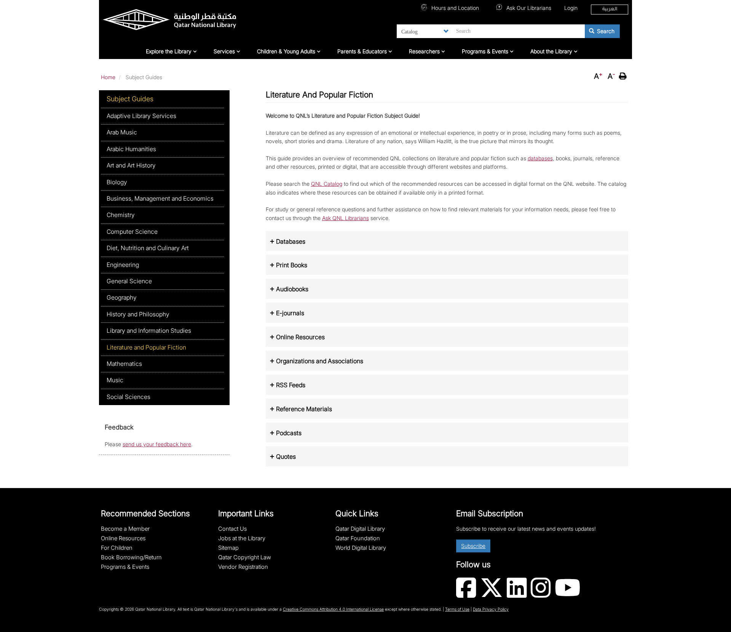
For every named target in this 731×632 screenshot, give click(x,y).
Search (604, 31)
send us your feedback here (157, 444)
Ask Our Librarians (528, 8)
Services (225, 51)
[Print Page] (623, 76)
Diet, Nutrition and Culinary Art (148, 248)
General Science (129, 281)
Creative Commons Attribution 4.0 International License (333, 609)
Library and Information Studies (149, 330)
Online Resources (123, 538)
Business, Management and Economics (160, 198)
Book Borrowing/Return (131, 557)
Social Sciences (128, 397)
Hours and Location (454, 8)
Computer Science (132, 231)
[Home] (189, 21)
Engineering (123, 264)
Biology (117, 182)
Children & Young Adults (287, 51)
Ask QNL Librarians (345, 218)
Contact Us (232, 528)
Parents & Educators (362, 51)
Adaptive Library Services (141, 116)
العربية (609, 9)
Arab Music (122, 132)
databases (540, 158)
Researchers (425, 51)
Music (115, 380)
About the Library (552, 51)
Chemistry (121, 215)
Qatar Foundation (357, 538)
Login (571, 8)
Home (108, 77)
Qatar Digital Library (360, 528)
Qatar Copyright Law (244, 557)
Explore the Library (169, 51)
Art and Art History (131, 165)
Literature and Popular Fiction (146, 347)
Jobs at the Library (241, 538)
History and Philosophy (138, 314)
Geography (122, 297)
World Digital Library (360, 547)
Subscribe (473, 546)
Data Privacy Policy (491, 609)
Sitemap (228, 547)
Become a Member (125, 528)
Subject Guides (130, 99)
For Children (116, 547)
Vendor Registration (243, 566)
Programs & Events (486, 51)
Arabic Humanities (131, 149)
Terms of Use (457, 609)
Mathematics (124, 363)
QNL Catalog (326, 183)
